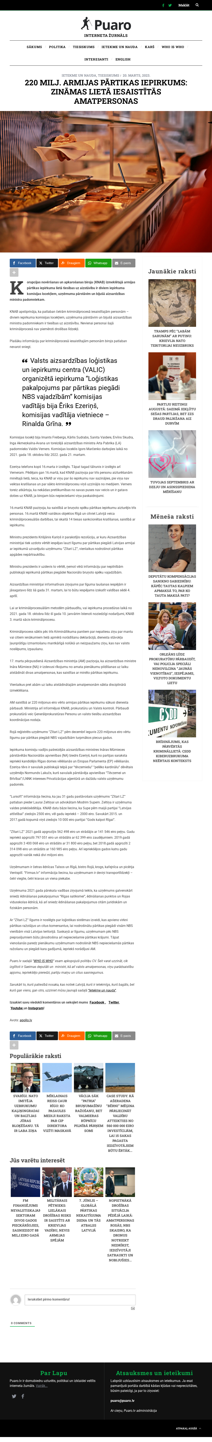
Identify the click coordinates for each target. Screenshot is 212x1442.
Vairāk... (42, 1386)
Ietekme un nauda (79, 75)
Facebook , (98, 1002)
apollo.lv (26, 1020)
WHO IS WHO (43, 961)
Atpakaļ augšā (187, 1428)
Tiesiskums (108, 75)
